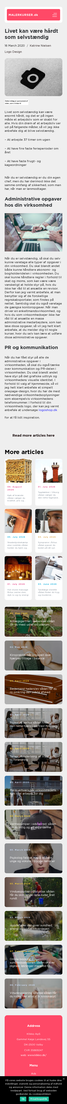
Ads (33, 1073)
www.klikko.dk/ (37, 1055)
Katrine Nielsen (40, 45)
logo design (13, 51)
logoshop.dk (48, 410)
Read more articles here (33, 435)
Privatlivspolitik (38, 1099)
